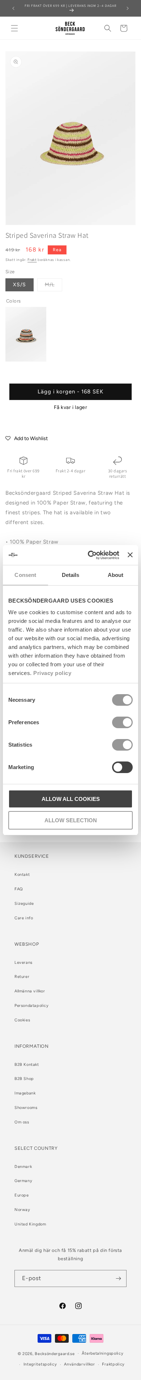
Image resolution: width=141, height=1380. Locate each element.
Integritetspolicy (40, 1364)
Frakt (32, 259)
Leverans (23, 962)
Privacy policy (52, 673)
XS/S (19, 285)
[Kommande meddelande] (128, 8)
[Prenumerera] (118, 1278)
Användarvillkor (79, 1364)
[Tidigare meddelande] (13, 8)
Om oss (21, 1122)
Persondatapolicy (31, 1005)
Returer (21, 976)
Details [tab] (71, 575)
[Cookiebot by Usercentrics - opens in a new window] (89, 555)
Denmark (23, 1166)
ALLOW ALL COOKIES (71, 799)
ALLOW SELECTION (70, 820)
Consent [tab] (25, 575)
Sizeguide (24, 903)
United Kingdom (30, 1224)
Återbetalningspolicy (102, 1353)
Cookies (22, 1020)
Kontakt (22, 874)
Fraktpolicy (113, 1364)
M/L (53, 286)
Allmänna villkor (29, 991)
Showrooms (25, 1107)
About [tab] (116, 575)
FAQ (18, 889)
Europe (21, 1195)
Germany (23, 1180)
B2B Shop (24, 1078)
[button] (14, 28)
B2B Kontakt (26, 1064)
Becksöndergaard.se (55, 1353)
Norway (22, 1209)
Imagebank (24, 1093)
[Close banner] (130, 554)
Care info (23, 918)
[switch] (122, 722)
